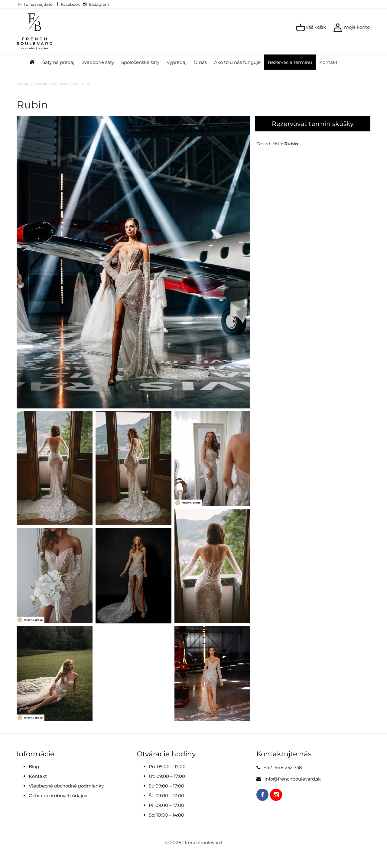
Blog (34, 766)
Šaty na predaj (58, 62)
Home (23, 83)
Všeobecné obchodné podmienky (66, 786)
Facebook (70, 4)
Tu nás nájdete (38, 4)
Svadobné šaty (98, 62)
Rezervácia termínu (290, 62)
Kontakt (328, 62)
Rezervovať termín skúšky (312, 123)
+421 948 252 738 (283, 767)
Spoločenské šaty (140, 62)
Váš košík (315, 27)
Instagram (99, 4)
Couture (82, 83)
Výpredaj (177, 62)
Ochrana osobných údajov (58, 795)
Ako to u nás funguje (237, 62)
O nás (200, 62)
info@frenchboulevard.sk (293, 779)
